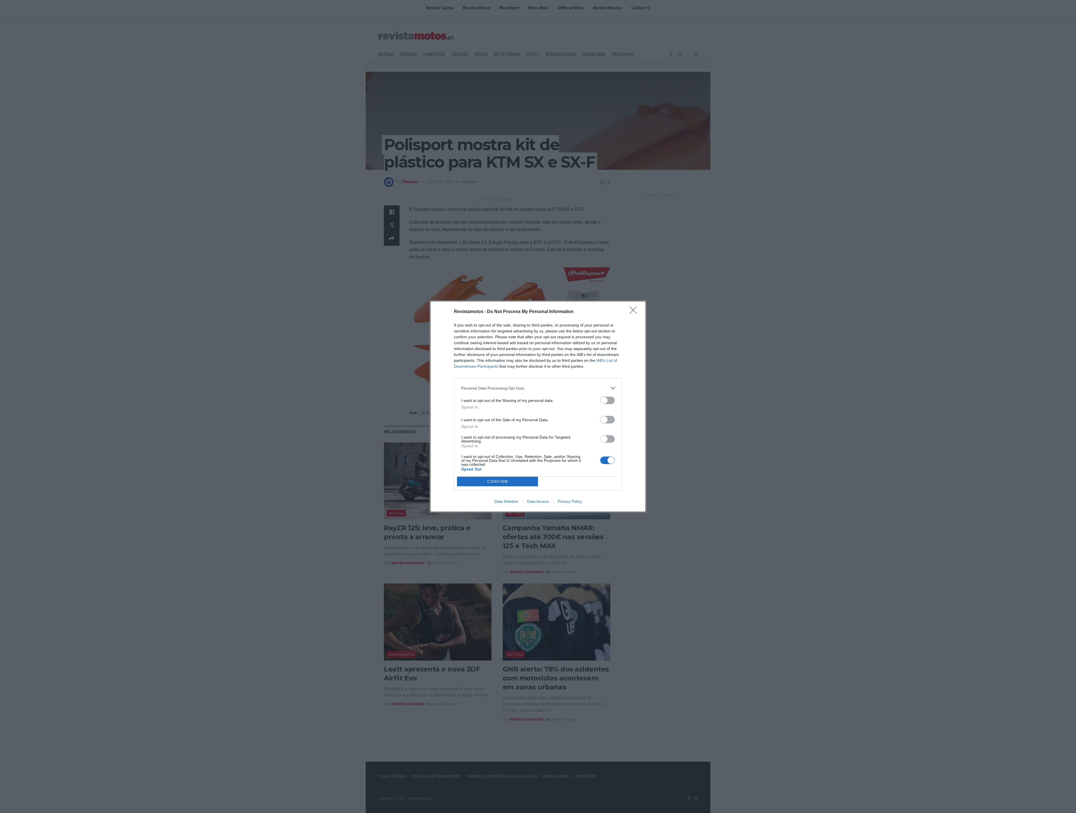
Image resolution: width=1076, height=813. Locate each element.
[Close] (635, 312)
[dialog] (538, 406)
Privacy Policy (570, 501)
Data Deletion (506, 501)
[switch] (607, 400)
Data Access (538, 501)
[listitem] (538, 388)
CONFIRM (497, 482)
